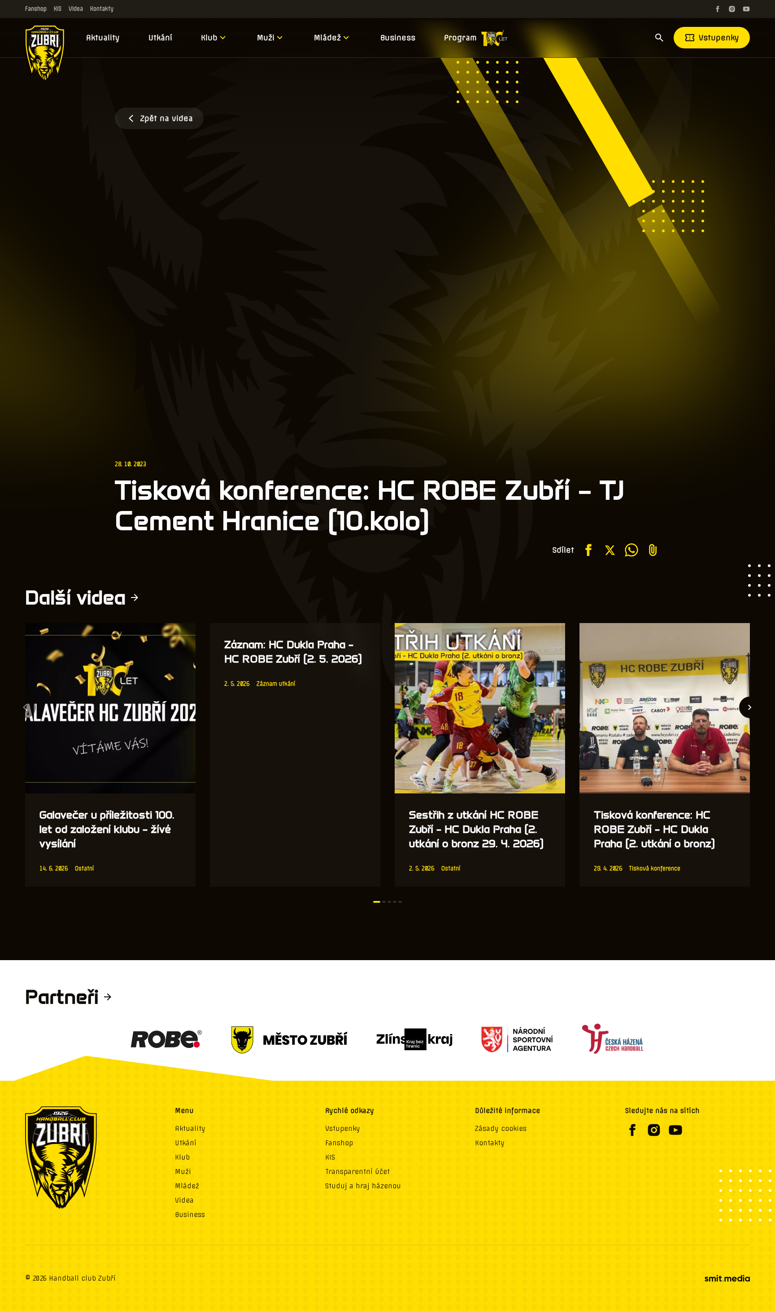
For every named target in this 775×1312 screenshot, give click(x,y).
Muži (265, 37)
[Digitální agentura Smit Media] (727, 1278)
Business (397, 37)
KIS (57, 8)
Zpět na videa (166, 118)
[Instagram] (732, 9)
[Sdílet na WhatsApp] (631, 550)
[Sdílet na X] (610, 550)
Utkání (160, 37)
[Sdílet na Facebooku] (588, 550)
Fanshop (36, 8)
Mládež (327, 37)
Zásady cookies (501, 1129)
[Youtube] (746, 9)
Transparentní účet (357, 1172)
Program (460, 37)
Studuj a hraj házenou (363, 1186)
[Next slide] (750, 707)
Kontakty (101, 8)
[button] (376, 902)
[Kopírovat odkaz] (653, 550)
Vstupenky (719, 37)
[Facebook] (717, 9)
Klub (209, 37)
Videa (76, 8)
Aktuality (103, 37)
